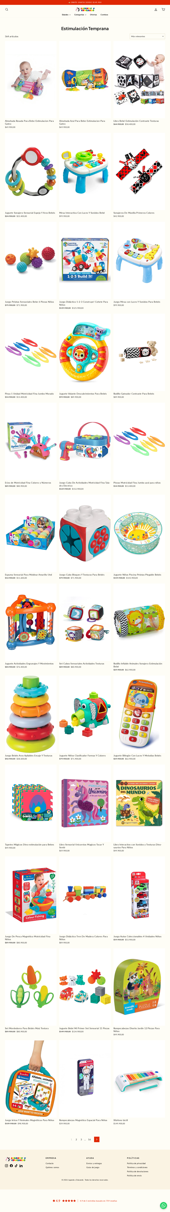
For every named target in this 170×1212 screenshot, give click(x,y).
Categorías (79, 14)
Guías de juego (92, 1167)
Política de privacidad (136, 1163)
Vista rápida (31, 115)
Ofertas (93, 14)
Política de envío (134, 1175)
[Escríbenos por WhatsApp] (163, 1205)
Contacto (50, 1163)
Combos (104, 14)
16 (89, 1139)
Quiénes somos (52, 1167)
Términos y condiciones (137, 1167)
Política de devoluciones (137, 1171)
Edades (65, 14)
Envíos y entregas (94, 1163)
